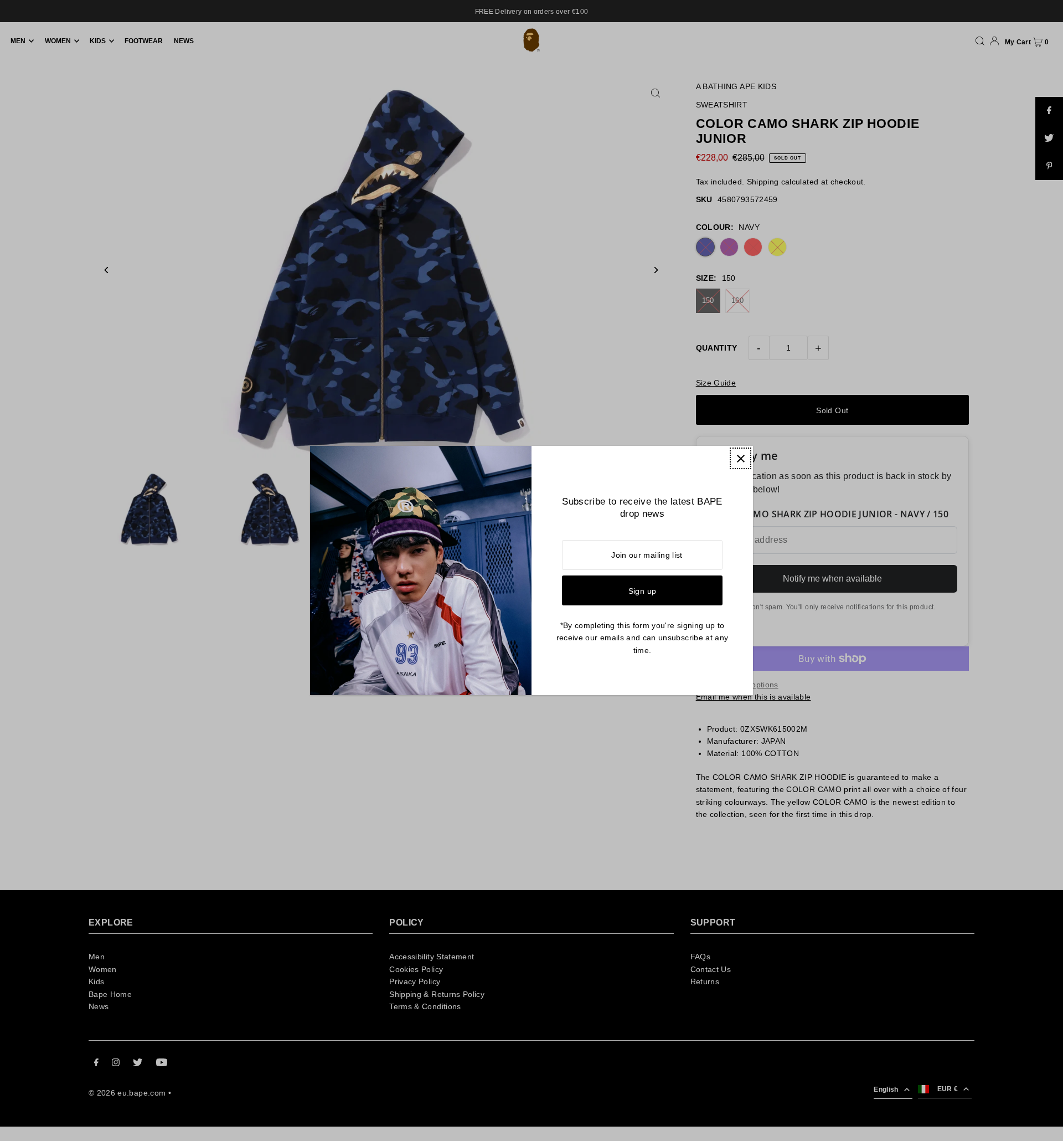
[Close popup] (740, 458)
